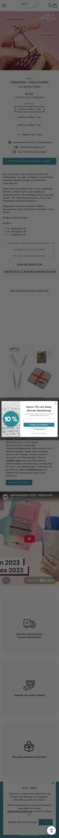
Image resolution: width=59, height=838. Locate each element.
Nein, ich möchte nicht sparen (38, 433)
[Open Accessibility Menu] (51, 830)
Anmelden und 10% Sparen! (38, 425)
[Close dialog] (55, 403)
